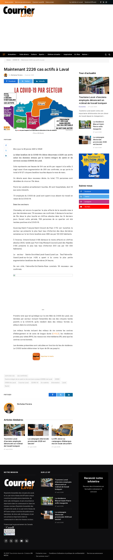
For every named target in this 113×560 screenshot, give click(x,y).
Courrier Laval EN (38, 2)
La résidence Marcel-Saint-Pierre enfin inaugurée (98, 125)
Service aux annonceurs (23, 2)
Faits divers (24, 54)
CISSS (57, 379)
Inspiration (68, 54)
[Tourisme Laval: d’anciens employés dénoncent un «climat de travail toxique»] (14, 430)
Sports (41, 54)
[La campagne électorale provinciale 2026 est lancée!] (38, 430)
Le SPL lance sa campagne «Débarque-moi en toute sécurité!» (62, 441)
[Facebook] (6, 145)
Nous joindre (9, 2)
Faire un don (50, 2)
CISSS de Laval (10, 382)
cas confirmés (22, 376)
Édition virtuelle (54, 54)
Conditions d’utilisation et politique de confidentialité (66, 553)
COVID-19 (16, 60)
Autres (84, 54)
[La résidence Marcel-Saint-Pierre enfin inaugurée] (85, 124)
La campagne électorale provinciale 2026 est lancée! (38, 441)
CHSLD (56, 334)
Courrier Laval (23, 382)
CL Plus (77, 54)
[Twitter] (6, 150)
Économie (82, 106)
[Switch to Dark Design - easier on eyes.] (106, 54)
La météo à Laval (76, 2)
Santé (7, 386)
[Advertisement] (56, 34)
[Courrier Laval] (19, 11)
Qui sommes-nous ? (42, 556)
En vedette (45, 382)
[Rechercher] (109, 54)
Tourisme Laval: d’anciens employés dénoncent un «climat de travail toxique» (13, 442)
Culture (34, 54)
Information (55, 382)
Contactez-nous (41, 553)
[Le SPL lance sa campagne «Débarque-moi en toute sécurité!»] (62, 430)
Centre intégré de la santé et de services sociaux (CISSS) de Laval (28, 379)
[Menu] (4, 54)
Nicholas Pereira (16, 75)
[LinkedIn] (6, 156)
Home (9, 60)
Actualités (12, 54)
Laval (64, 382)
